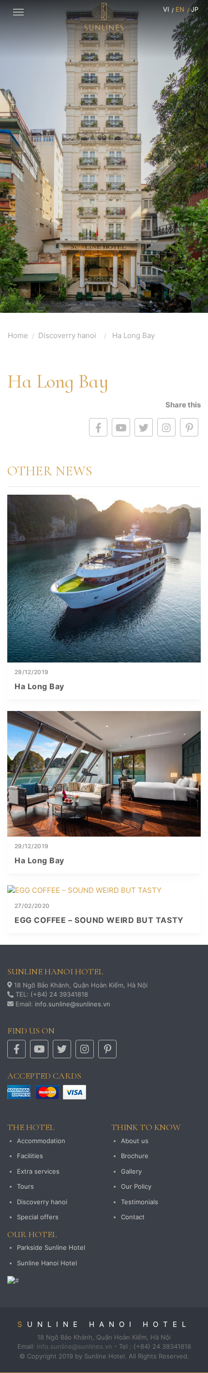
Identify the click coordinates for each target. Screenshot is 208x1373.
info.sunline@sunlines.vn (72, 1004)
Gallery (131, 1171)
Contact (133, 1217)
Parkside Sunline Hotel (51, 1247)
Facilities (30, 1156)
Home (18, 335)
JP (194, 9)
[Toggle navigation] (18, 11)
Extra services (38, 1171)
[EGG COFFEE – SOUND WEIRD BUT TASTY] (104, 890)
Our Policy (136, 1186)
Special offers (38, 1217)
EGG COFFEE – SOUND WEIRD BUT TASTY (99, 920)
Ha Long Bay (39, 686)
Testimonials (139, 1202)
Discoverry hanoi (67, 335)
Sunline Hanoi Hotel (47, 1263)
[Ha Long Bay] (104, 578)
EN (180, 9)
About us (135, 1141)
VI (166, 9)
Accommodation (41, 1141)
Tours (25, 1186)
